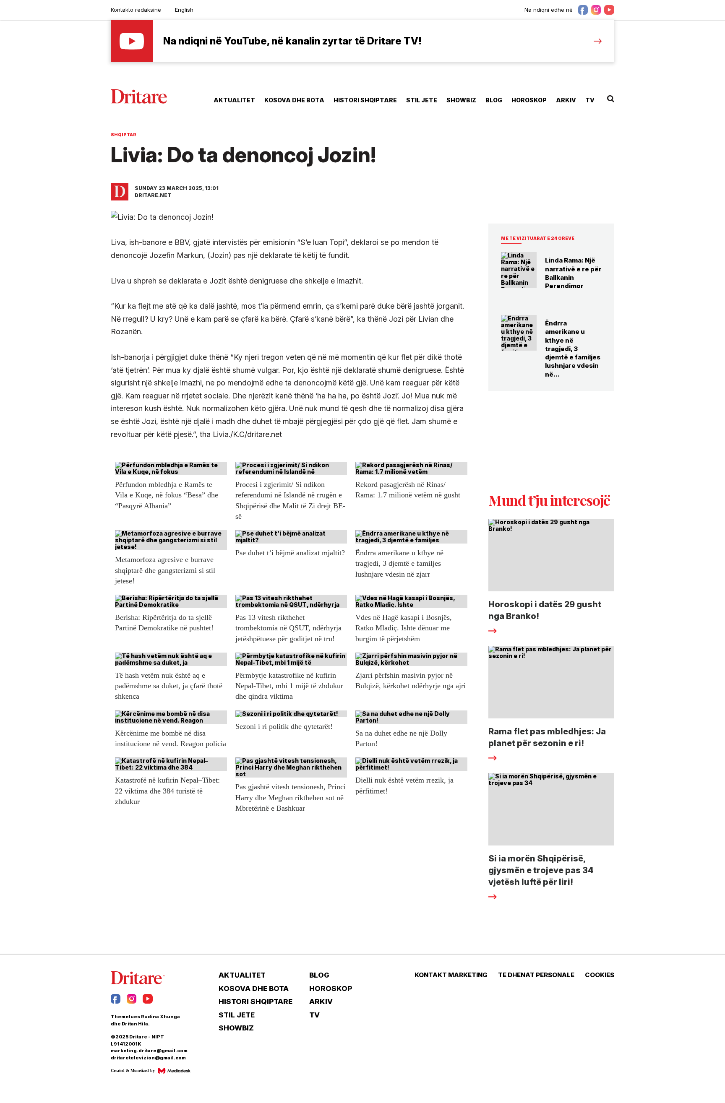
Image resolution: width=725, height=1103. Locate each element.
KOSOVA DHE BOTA (294, 100)
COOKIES (599, 975)
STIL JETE (421, 100)
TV (590, 100)
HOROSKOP (529, 100)
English (184, 9)
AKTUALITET (234, 100)
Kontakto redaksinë (136, 9)
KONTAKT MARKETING (451, 975)
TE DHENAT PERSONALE (536, 975)
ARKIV (566, 100)
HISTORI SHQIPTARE (365, 100)
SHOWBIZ (461, 100)
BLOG (493, 100)
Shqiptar (123, 134)
